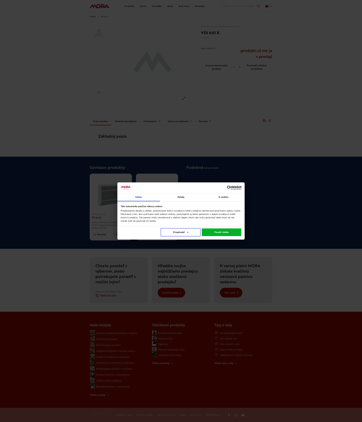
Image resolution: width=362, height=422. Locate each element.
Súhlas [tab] (138, 197)
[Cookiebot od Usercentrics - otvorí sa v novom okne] (229, 188)
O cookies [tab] (223, 197)
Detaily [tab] (181, 197)
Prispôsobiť (179, 232)
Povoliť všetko (221, 232)
